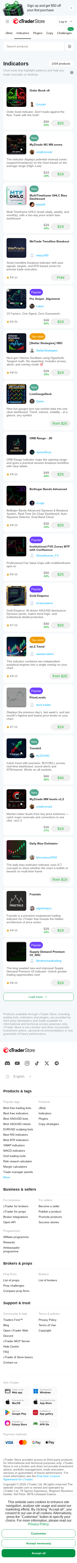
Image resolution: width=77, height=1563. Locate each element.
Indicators (22, 33)
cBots (9, 33)
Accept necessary (38, 1543)
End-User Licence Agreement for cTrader (31, 1477)
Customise (38, 1533)
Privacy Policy (38, 1524)
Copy (49, 33)
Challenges (65, 31)
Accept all (39, 1553)
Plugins (38, 33)
